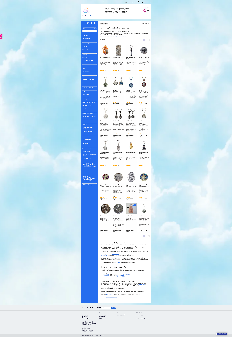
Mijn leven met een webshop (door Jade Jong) (89, 165)
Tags (100, 317)
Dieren (83, 68)
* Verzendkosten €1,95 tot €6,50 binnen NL (104, 1)
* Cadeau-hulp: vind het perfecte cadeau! (141, 1)
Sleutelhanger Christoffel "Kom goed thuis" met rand (130, 121)
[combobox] (87, 15)
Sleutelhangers (85, 110)
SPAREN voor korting (222, 333)
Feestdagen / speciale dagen (88, 79)
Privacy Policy (84, 325)
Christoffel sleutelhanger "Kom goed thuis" (104, 153)
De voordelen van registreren (88, 322)
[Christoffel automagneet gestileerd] (118, 209)
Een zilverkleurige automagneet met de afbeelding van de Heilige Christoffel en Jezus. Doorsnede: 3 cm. (105, 221)
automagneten (104, 255)
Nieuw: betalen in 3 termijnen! (90, 178)
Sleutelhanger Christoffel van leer (131, 153)
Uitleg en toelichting (86, 161)
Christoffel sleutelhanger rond (143, 121)
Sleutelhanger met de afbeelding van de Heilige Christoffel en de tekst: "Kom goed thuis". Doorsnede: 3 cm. (118, 94)
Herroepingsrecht (85, 327)
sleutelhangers (115, 254)
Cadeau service (85, 316)
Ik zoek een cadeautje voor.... (88, 148)
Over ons (83, 317)
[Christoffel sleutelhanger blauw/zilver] (118, 82)
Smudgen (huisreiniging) (87, 113)
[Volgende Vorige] (148, 40)
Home (94, 16)
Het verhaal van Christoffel (137, 249)
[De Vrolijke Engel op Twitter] (143, 308)
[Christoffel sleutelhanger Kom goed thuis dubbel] (144, 209)
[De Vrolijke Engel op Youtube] (147, 308)
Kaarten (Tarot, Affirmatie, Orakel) (88, 88)
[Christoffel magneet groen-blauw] (144, 177)
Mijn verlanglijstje (86, 151)
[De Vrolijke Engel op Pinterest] (145, 308)
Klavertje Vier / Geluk (86, 97)
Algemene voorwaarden (86, 324)
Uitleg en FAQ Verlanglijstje (87, 330)
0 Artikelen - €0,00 (146, 2)
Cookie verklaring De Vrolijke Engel (89, 323)
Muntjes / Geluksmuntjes (87, 99)
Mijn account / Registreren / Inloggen (133, 2)
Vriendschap (84, 124)
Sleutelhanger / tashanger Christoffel (143, 153)
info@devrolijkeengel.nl (141, 318)
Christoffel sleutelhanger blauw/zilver (117, 90)
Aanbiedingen (85, 35)
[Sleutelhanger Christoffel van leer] (131, 145)
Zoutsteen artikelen (86, 139)
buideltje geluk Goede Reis (123, 276)
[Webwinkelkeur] (142, 323)
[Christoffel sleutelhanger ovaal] (118, 145)
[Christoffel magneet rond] (118, 177)
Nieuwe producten (86, 38)
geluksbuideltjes (122, 260)
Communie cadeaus (86, 62)
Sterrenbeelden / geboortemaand (89, 116)
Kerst (83, 91)
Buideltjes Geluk (85, 54)
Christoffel (84, 65)
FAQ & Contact (110, 16)
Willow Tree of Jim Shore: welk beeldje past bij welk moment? (89, 163)
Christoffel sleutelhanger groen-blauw (130, 90)
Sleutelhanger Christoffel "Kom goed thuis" (117, 121)
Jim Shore (84, 82)
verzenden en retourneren (111, 297)
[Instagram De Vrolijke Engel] (149, 308)
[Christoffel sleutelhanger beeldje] (131, 50)
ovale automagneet (120, 275)
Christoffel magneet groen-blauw (144, 185)
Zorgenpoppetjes (86, 136)
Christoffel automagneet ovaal (130, 185)
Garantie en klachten (86, 328)
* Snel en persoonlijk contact (87, 1)
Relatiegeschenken (86, 108)
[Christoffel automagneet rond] (105, 209)
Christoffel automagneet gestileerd (117, 216)
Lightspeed (101, 335)
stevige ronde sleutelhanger (124, 274)
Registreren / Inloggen (121, 314)
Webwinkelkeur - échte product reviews (89, 155)
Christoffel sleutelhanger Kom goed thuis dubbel (144, 216)
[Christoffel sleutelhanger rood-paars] (144, 82)
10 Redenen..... (85, 146)
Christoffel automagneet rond (105, 215)
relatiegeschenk (141, 284)
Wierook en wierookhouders (88, 131)
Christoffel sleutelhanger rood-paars (143, 90)
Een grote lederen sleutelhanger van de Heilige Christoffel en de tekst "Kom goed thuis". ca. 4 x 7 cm (131, 157)
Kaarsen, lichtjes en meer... (88, 84)
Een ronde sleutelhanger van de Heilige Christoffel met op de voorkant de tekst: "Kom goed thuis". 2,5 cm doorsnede (105, 157)
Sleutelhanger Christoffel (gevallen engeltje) (130, 216)
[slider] (82, 27)
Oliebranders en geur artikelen (88, 102)
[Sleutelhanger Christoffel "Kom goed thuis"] (118, 114)
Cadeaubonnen (85, 57)
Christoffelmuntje (124, 273)
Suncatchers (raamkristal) (87, 119)
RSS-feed (101, 318)
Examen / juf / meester (87, 74)
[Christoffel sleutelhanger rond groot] (105, 114)
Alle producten (102, 314)
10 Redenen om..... (133, 16)
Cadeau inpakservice (145, 16)
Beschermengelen (86, 52)
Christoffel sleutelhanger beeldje (130, 58)
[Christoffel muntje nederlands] (144, 50)
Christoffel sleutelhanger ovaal (117, 153)
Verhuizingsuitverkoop (88, 179)
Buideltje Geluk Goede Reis (105, 57)
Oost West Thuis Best (87, 105)
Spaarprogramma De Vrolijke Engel (89, 321)
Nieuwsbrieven (85, 184)
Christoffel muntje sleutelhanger (103, 90)
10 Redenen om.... (85, 319)
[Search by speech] (91, 15)
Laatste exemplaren (86, 40)
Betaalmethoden (85, 318)
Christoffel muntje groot (117, 57)
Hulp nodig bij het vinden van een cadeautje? (89, 181)
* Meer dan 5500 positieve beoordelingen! (123, 1)
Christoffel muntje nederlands (144, 57)
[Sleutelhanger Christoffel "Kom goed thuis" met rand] (131, 114)
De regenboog (86, 171)
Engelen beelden (85, 71)
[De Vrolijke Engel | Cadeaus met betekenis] (86, 10)
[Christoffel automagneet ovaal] (131, 177)
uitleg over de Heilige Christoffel (121, 36)
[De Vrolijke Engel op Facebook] (141, 308)
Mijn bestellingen (120, 315)
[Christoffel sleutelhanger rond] (144, 114)
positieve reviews (110, 294)
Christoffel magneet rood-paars (105, 185)
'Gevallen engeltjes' (86, 43)
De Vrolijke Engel (88, 23)
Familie (84, 76)
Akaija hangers (85, 49)
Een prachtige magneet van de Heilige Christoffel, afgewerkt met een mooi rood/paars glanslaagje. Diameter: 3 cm (105, 189)
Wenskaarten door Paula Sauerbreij (87, 128)
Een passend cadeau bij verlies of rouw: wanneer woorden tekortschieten (89, 167)
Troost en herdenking (86, 121)
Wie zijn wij (101, 16)
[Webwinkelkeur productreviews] (146, 10)
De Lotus (85, 170)
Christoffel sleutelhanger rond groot (104, 121)
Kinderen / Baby (85, 94)
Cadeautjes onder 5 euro (87, 60)
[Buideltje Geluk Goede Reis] (105, 50)
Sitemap (83, 329)
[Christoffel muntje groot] (118, 50)
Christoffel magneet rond (117, 184)
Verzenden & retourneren (121, 16)
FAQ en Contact (85, 315)
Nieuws (84, 173)
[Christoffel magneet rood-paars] (105, 177)
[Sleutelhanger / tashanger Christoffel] (144, 145)
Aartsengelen (85, 46)
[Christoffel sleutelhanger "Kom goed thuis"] (105, 145)
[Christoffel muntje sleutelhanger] (105, 82)
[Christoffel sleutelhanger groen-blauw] (131, 82)
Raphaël (118, 262)
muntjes (139, 252)
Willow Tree (84, 134)
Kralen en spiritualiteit (88, 177)
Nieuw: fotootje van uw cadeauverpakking (88, 176)
